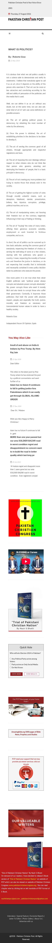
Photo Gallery (28, 919)
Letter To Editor (15, 919)
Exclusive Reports (37, 916)
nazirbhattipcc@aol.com (10, 899)
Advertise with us (26, 921)
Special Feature (23, 916)
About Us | (39, 919)
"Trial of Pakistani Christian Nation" (23, 879)
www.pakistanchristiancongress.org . (22, 885)
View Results (31, 674)
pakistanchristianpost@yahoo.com (34, 899)
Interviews (11, 916)
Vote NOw (16, 674)
